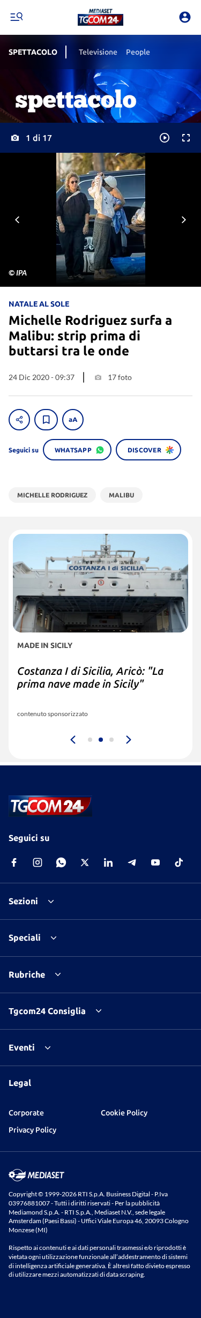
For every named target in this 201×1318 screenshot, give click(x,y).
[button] (100, 17)
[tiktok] (179, 862)
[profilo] (184, 17)
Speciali (25, 937)
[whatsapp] (61, 862)
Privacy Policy (32, 1130)
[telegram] (131, 862)
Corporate (26, 1112)
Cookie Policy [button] (124, 1112)
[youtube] (155, 862)
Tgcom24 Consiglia (47, 1011)
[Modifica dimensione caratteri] (73, 419)
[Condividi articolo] (19, 419)
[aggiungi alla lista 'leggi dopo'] (46, 419)
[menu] (16, 17)
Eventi (22, 1047)
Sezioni (23, 901)
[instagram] (37, 862)
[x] (84, 862)
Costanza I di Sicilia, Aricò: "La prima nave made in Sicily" (90, 677)
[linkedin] (108, 862)
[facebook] (14, 862)
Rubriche (27, 974)
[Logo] (100, 17)
